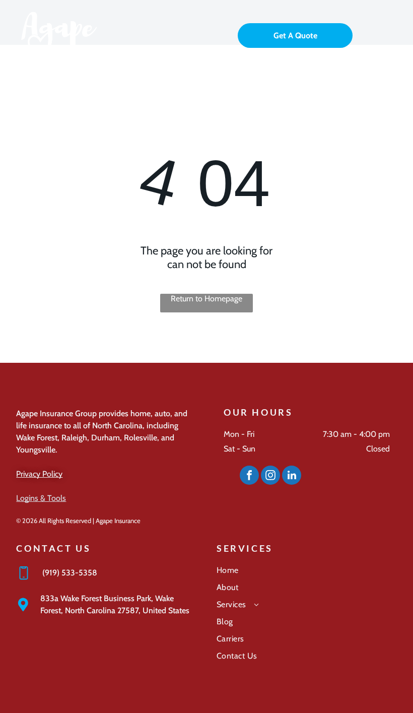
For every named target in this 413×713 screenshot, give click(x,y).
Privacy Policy (39, 474)
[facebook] (249, 476)
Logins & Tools (41, 498)
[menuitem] (307, 573)
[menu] (391, 34)
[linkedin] (291, 476)
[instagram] (270, 476)
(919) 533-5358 (69, 572)
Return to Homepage (206, 298)
